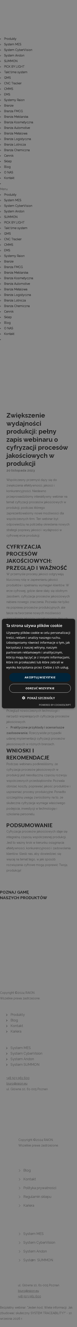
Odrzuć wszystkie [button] (39, 688)
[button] (38, 698)
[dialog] (38, 663)
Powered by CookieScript (55, 704)
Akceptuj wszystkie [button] (40, 677)
